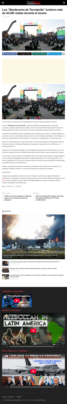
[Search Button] (64, 2)
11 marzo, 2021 (6, 16)
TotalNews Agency (41, 400)
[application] (33, 330)
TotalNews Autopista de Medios (13, 400)
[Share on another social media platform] (63, 53)
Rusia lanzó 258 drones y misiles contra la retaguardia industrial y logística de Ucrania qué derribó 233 (30, 255)
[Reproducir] (4, 346)
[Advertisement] (33, 71)
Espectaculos (10, 186)
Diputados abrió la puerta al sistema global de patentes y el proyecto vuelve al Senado (33, 268)
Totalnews (18, 186)
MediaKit (19, 397)
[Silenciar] (59, 346)
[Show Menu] (3, 2)
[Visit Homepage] (33, 2)
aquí (3, 180)
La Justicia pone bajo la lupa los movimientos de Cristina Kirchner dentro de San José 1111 (35, 262)
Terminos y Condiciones (8, 397)
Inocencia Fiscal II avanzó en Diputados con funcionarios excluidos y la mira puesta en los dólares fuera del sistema (37, 275)
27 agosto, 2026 (8, 257)
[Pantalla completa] (63, 346)
